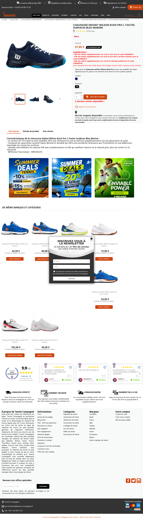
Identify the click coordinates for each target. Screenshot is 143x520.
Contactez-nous (43, 449)
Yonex (91, 431)
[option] (27, 178)
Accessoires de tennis (71, 434)
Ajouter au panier (95, 96)
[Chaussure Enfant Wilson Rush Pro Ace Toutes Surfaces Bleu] (104, 276)
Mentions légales (43, 434)
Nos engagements (44, 431)
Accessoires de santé (71, 423)
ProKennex (93, 434)
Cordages (73, 15)
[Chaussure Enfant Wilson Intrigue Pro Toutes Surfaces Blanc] (104, 228)
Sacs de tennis (68, 429)
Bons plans (36, 15)
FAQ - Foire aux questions (46, 423)
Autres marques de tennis (98, 440)
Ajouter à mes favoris (85, 107)
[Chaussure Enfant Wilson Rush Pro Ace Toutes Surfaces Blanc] (74, 228)
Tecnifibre (92, 414)
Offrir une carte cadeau (45, 452)
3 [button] (74, 199)
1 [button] (69, 199)
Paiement (40, 443)
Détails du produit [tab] (31, 131)
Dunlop (92, 426)
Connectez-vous (121, 414)
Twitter (133, 480)
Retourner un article (44, 426)
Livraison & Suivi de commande (48, 446)
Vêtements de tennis (71, 420)
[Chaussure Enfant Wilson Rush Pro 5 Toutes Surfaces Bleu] (44, 228)
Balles (86, 15)
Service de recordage (45, 417)
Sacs (80, 15)
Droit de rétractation (45, 437)
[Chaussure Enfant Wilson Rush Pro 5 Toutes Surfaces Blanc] (14, 324)
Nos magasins (42, 429)
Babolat (92, 429)
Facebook (128, 480)
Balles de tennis (69, 431)
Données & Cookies (44, 440)
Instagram (139, 480)
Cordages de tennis (70, 426)
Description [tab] (14, 131)
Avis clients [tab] (48, 131)
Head (91, 417)
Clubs (102, 15)
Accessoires (94, 15)
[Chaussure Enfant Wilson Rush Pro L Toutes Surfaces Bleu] (14, 228)
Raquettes (46, 15)
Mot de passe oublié (122, 420)
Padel (108, 15)
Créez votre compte (122, 417)
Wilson (91, 437)
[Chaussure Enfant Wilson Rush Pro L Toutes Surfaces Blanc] (44, 324)
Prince (91, 420)
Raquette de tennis (70, 414)
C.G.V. (39, 414)
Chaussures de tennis (71, 417)
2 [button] (71, 199)
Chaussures (55, 15)
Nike (91, 423)
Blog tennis (41, 420)
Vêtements (64, 15)
